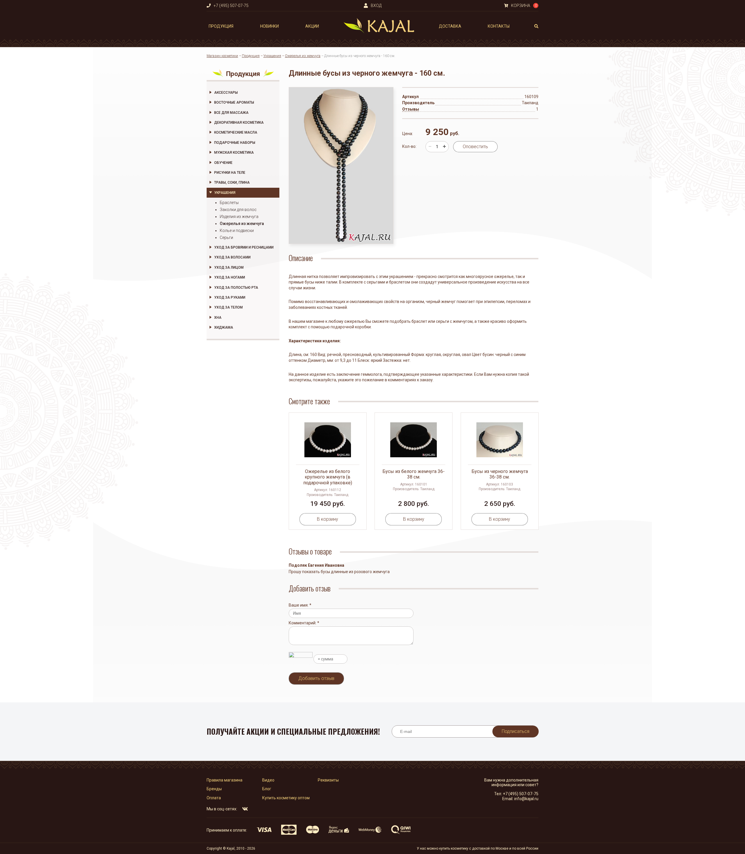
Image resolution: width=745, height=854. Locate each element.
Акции (312, 26)
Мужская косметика (234, 152)
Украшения (272, 56)
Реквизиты (328, 780)
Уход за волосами (232, 257)
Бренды (214, 788)
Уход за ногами (229, 277)
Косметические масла (235, 132)
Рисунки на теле (229, 173)
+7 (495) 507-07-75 (520, 793)
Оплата (214, 797)
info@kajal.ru (526, 798)
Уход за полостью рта (236, 288)
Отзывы (410, 109)
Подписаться (515, 731)
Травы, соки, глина (232, 182)
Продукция (221, 26)
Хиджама (223, 327)
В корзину (327, 519)
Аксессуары (226, 93)
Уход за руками (229, 297)
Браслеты (229, 202)
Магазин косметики (222, 56)
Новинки (269, 26)
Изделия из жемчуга (239, 216)
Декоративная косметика (239, 123)
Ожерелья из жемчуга (302, 56)
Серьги (226, 237)
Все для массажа (231, 113)
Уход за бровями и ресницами (244, 247)
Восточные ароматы (234, 102)
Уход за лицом (229, 267)
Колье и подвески (237, 230)
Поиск (536, 26)
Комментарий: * (304, 623)
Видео (268, 780)
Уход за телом (228, 307)
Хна (217, 318)
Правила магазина (224, 780)
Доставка (450, 26)
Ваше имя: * (300, 605)
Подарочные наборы (234, 143)
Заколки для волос (238, 209)
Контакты (499, 26)
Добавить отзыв (316, 678)
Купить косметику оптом (286, 797)
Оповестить (475, 146)
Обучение (223, 163)
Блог (266, 788)
